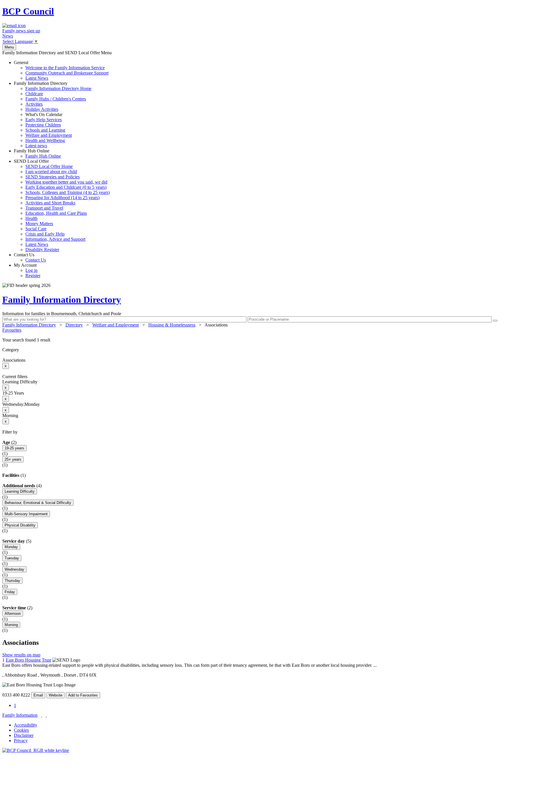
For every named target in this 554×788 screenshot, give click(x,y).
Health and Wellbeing (45, 140)
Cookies (21, 730)
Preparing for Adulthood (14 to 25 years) (62, 197)
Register (32, 275)
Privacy (21, 740)
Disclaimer (23, 735)
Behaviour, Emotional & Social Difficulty (38, 503)
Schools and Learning (45, 130)
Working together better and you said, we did (66, 182)
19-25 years (14, 448)
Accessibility (25, 724)
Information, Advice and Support (55, 239)
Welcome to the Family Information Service (65, 67)
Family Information (20, 715)
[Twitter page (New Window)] (41, 715)
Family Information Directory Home (58, 88)
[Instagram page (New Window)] (46, 715)
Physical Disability (20, 525)
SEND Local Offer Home (49, 166)
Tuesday (12, 558)
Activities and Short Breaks (50, 202)
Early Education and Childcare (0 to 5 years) (65, 187)
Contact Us (30, 257)
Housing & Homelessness (171, 324)
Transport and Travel (44, 208)
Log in (31, 270)
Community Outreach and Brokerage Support (66, 72)
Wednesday (14, 569)
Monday (11, 547)
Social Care (35, 228)
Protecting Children (43, 124)
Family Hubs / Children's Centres (55, 98)
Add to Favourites (83, 695)
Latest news (36, 145)
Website (55, 695)
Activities (34, 104)
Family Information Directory (52, 114)
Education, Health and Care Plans (56, 213)
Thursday (12, 580)
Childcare (34, 93)
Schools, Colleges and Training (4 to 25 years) (67, 192)
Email (38, 695)
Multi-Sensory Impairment (26, 514)
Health (31, 218)
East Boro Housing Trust (28, 660)
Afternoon (13, 613)
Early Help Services (43, 119)
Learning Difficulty (20, 491)
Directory (74, 324)
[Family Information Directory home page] (35, 750)
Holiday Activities (41, 109)
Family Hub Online (37, 153)
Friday (10, 592)
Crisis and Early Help (45, 233)
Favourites (11, 330)
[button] (277, 340)
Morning (11, 625)
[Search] (495, 321)
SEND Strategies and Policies (52, 176)
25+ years (13, 459)
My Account (27, 270)
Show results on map (21, 654)
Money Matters (39, 223)
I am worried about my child (51, 171)
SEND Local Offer (62, 205)
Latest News (36, 78)
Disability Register (42, 249)
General (61, 70)
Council (28, 11)
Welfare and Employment (48, 135)
